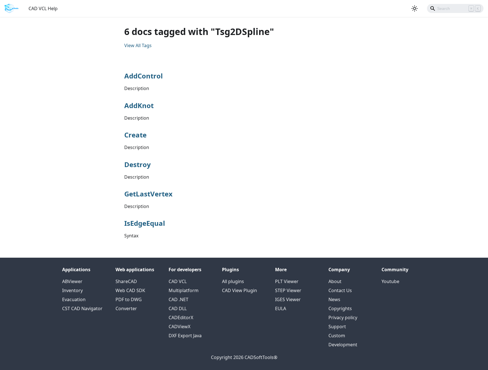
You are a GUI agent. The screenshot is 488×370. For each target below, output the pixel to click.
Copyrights (340, 308)
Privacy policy (342, 317)
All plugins (233, 281)
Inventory (72, 290)
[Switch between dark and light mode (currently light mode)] (414, 8)
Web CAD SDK (130, 290)
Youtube (390, 281)
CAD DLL (178, 308)
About (334, 281)
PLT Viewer (287, 281)
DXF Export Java (185, 335)
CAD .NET (178, 299)
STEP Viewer (288, 290)
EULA (280, 308)
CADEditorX (181, 317)
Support (337, 326)
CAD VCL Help (43, 8)
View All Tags (138, 45)
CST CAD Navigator (82, 308)
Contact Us (340, 290)
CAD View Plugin (239, 290)
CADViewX (179, 326)
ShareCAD (126, 281)
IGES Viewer (288, 299)
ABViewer (72, 281)
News (334, 299)
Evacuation (74, 299)
